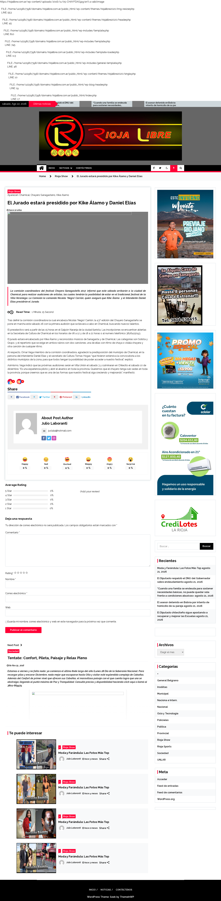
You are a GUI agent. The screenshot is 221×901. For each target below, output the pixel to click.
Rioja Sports (164, 746)
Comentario (12, 532)
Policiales (163, 720)
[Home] (41, 168)
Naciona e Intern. (167, 700)
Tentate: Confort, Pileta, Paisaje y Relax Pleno (47, 658)
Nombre (10, 579)
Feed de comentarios (169, 792)
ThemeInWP (127, 896)
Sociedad (13, 651)
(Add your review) (90, 491)
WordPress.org (166, 799)
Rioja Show (14, 191)
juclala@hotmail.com (59, 430)
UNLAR (161, 759)
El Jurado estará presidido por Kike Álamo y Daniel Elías (72, 202)
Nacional (162, 706)
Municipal (163, 693)
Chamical (24, 195)
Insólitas (162, 687)
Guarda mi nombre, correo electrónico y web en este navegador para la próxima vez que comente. (61, 621)
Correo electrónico (16, 593)
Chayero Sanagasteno (43, 195)
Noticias (64, 168)
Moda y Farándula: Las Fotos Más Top (83, 752)
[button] (167, 168)
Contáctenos (84, 168)
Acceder (162, 779)
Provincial (163, 733)
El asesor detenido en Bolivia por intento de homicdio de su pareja (129, 104)
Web (8, 607)
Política (161, 726)
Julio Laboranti (54, 423)
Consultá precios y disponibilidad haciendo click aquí (105, 682)
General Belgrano (167, 680)
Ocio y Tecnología (167, 713)
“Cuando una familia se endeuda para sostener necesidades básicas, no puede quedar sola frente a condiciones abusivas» (76, 104)
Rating (9, 573)
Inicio (52, 168)
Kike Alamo (62, 195)
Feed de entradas (167, 785)
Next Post (13, 645)
